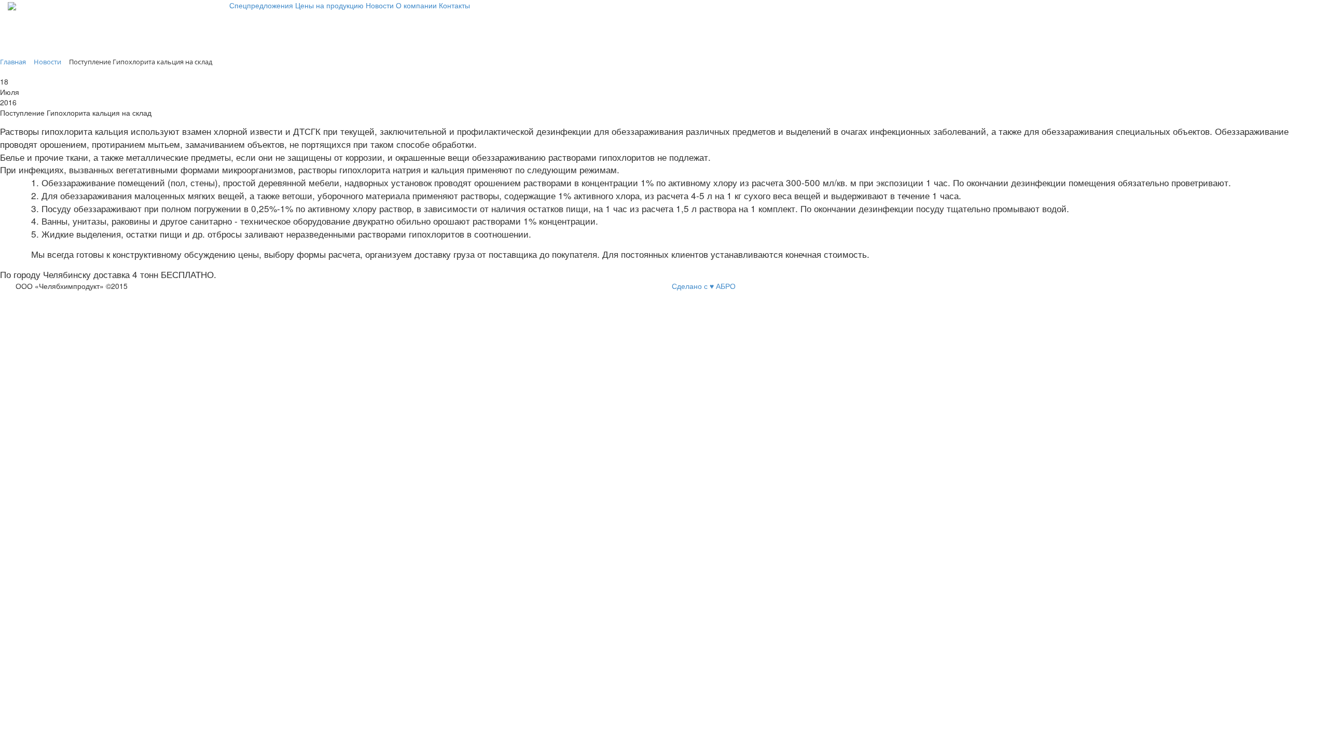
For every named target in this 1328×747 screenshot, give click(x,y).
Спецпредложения (261, 5)
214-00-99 (25, 40)
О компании (416, 5)
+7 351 (19, 23)
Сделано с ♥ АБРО (704, 286)
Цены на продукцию (329, 5)
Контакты (454, 5)
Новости (380, 5)
